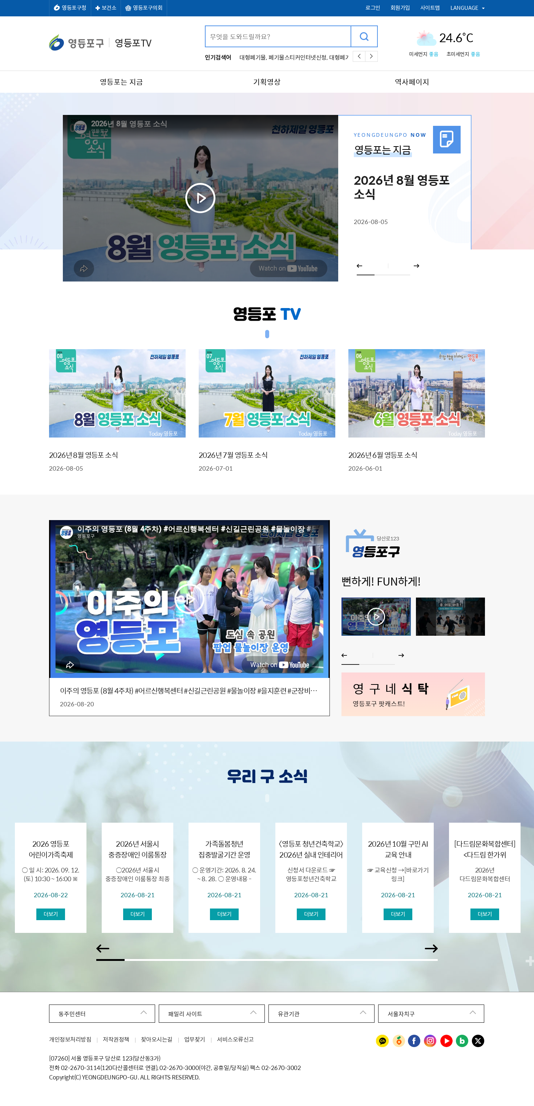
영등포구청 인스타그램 (430, 1041)
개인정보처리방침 (70, 1039)
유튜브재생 (200, 198)
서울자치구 (401, 1013)
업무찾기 (194, 1039)
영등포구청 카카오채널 (382, 1041)
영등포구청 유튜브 (446, 1041)
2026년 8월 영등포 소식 (402, 188)
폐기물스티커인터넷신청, (297, 57)
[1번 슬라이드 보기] (376, 617)
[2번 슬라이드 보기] (450, 617)
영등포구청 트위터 (478, 1041)
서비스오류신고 (235, 1039)
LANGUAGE (464, 8)
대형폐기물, (253, 57)
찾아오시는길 (157, 1039)
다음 (371, 56)
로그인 (372, 8)
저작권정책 (116, 1039)
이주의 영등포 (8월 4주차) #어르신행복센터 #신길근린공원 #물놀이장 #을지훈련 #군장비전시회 (189, 691)
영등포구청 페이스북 (414, 1041)
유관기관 (289, 1013)
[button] (366, 275)
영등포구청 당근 (398, 1041)
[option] (267, 198)
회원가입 (400, 8)
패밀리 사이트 (185, 1013)
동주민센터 (72, 1013)
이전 (359, 56)
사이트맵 (430, 8)
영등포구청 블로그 (462, 1041)
